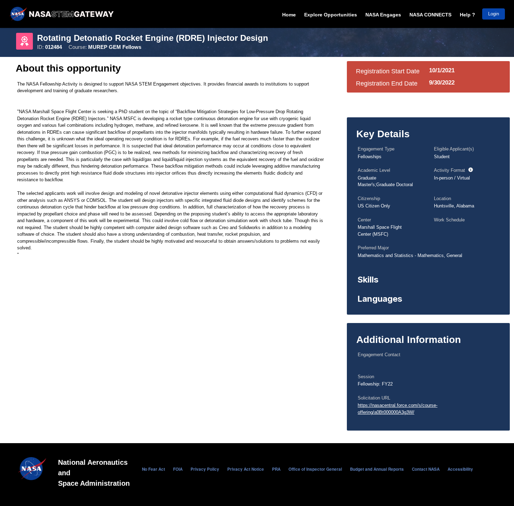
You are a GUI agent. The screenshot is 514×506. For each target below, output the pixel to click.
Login (493, 13)
